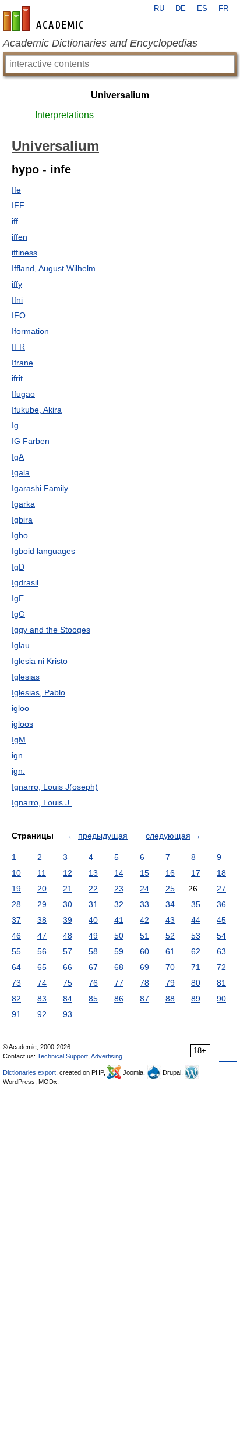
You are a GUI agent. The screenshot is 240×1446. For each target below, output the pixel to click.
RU (159, 9)
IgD (18, 566)
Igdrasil (25, 582)
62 (195, 951)
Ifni (17, 299)
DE (180, 9)
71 (195, 967)
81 (221, 982)
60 (144, 951)
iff (15, 221)
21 (67, 888)
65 (42, 967)
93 (67, 1014)
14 (118, 872)
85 (93, 998)
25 (170, 888)
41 (118, 920)
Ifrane (22, 362)
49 (93, 935)
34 (170, 904)
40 (93, 920)
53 (195, 935)
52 (170, 935)
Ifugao (23, 394)
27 (221, 888)
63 (221, 951)
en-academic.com (45, 18)
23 (118, 888)
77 (118, 982)
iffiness (24, 252)
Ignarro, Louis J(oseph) (55, 786)
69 (144, 967)
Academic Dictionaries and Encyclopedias (100, 43)
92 (42, 1014)
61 (170, 951)
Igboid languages (43, 551)
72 (221, 967)
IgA (18, 456)
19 (16, 888)
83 (42, 998)
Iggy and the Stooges (51, 629)
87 (144, 998)
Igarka (23, 504)
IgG (18, 614)
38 (42, 920)
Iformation (30, 331)
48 (67, 935)
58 (93, 951)
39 (67, 920)
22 (93, 888)
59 (118, 951)
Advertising (106, 1056)
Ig (15, 425)
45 (221, 920)
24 (144, 888)
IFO (19, 315)
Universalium (120, 95)
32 (118, 904)
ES (202, 9)
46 (16, 935)
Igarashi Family (40, 488)
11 (41, 872)
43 (170, 920)
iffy (17, 284)
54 (221, 935)
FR (223, 9)
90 (221, 998)
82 (16, 998)
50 (118, 935)
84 (67, 998)
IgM (19, 739)
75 (67, 982)
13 (93, 872)
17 (195, 872)
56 (42, 951)
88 (170, 998)
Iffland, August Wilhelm (54, 268)
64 (16, 967)
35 (195, 904)
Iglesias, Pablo (38, 692)
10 (16, 872)
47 (42, 935)
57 (67, 951)
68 (118, 967)
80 (195, 982)
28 (16, 904)
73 (16, 982)
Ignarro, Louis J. (42, 802)
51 (144, 935)
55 (16, 951)
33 (144, 904)
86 (118, 998)
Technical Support (62, 1056)
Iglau (21, 645)
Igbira (22, 519)
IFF (18, 205)
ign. (18, 771)
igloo (20, 708)
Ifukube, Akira (37, 409)
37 (16, 920)
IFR (18, 346)
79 (170, 982)
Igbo (20, 535)
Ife (16, 189)
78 (144, 982)
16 (170, 872)
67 (93, 967)
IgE (18, 598)
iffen (19, 236)
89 (195, 998)
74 (42, 982)
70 (170, 967)
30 (67, 904)
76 (93, 982)
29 (42, 904)
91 (16, 1014)
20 (42, 888)
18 (221, 872)
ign (17, 755)
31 (93, 904)
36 (221, 904)
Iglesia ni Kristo (40, 661)
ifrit (17, 378)
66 (67, 967)
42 (144, 920)
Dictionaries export (29, 1072)
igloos (22, 724)
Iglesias (26, 676)
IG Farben (31, 441)
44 (195, 920)
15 (144, 872)
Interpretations (64, 115)
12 (67, 872)
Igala (21, 472)
